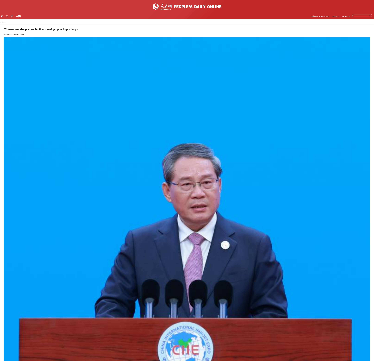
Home (2, 22)
